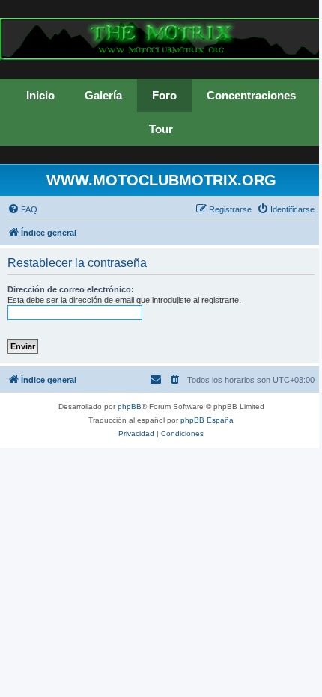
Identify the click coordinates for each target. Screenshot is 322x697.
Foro (164, 95)
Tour (161, 129)
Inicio (40, 95)
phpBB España (207, 420)
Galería (103, 95)
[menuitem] (22, 209)
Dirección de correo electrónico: (70, 289)
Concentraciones (251, 95)
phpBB (130, 406)
